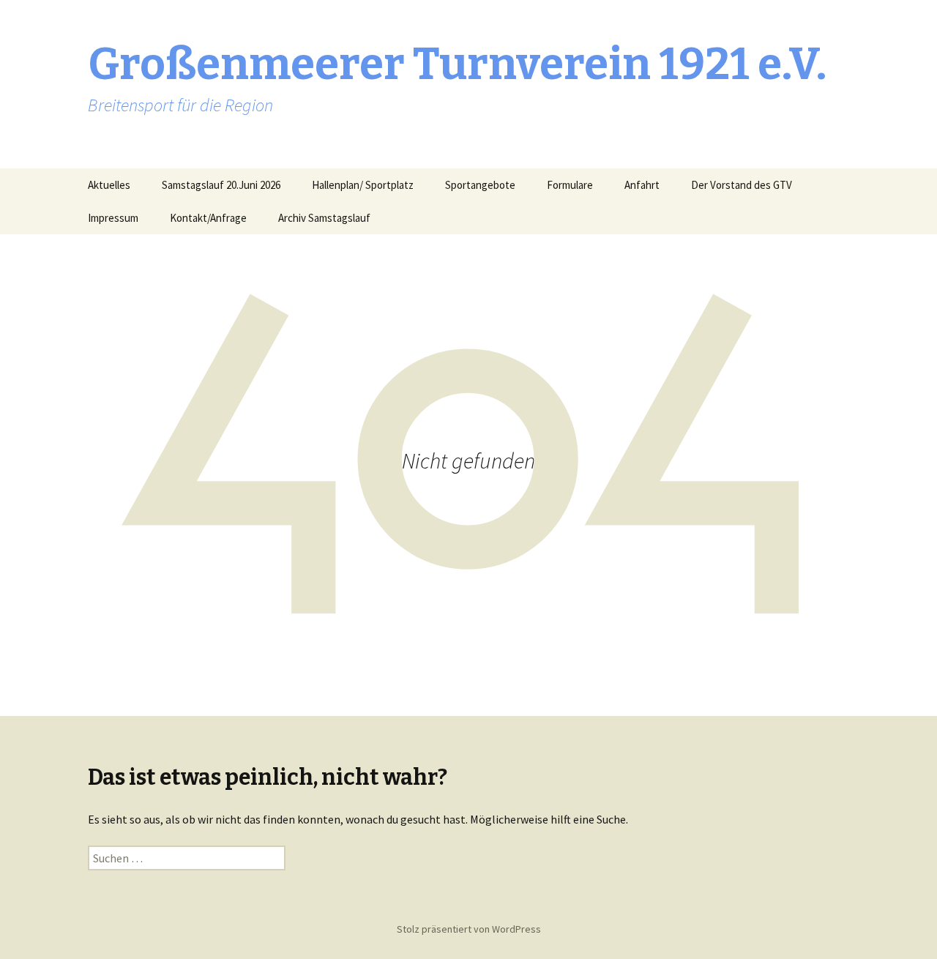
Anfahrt (642, 185)
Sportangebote (480, 185)
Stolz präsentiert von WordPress (469, 929)
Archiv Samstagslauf (324, 218)
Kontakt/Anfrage (208, 218)
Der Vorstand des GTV (741, 185)
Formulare (570, 185)
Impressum (113, 218)
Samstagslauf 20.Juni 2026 (221, 185)
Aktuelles (109, 185)
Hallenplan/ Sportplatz (363, 185)
